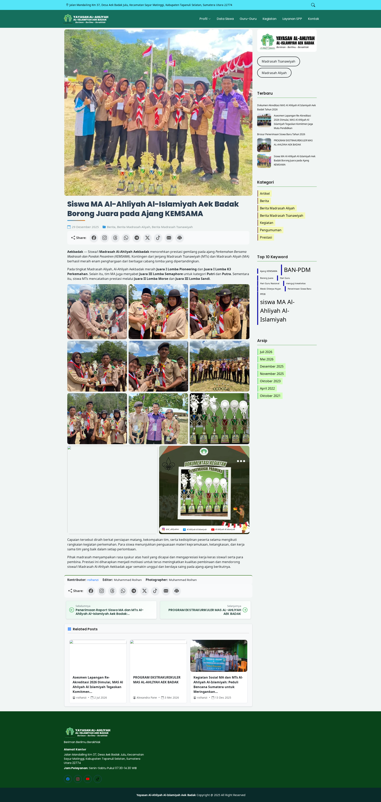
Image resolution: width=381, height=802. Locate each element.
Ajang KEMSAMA (268, 271)
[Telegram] (137, 238)
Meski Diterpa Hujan (270, 288)
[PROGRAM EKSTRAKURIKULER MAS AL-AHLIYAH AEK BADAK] (264, 145)
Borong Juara (266, 278)
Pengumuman (270, 230)
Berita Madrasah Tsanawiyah (172, 227)
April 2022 (267, 388)
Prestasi (266, 237)
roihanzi (93, 580)
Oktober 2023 (270, 381)
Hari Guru (285, 278)
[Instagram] (105, 238)
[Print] (180, 238)
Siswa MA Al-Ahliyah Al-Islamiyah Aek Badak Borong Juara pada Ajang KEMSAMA (294, 160)
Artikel (265, 193)
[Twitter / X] (147, 238)
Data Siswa (225, 18)
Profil (203, 18)
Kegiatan (269, 18)
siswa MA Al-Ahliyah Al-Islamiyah (277, 310)
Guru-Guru (248, 18)
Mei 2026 (266, 359)
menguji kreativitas (296, 283)
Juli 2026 (266, 352)
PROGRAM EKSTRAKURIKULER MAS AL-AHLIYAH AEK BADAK (157, 679)
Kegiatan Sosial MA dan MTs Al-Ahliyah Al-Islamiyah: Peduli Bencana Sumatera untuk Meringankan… (218, 684)
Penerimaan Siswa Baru (299, 288)
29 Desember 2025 (85, 227)
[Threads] (115, 238)
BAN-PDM (297, 270)
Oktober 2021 (270, 396)
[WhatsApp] (126, 238)
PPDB (263, 294)
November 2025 (272, 374)
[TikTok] (158, 238)
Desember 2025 (272, 366)
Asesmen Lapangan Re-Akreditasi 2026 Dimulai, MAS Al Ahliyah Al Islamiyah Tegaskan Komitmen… (98, 684)
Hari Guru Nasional (269, 283)
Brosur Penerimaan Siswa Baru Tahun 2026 (281, 134)
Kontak (313, 18)
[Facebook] (94, 238)
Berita (111, 227)
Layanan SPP (292, 18)
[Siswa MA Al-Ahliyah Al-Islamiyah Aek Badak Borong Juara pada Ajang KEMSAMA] (264, 161)
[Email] (169, 238)
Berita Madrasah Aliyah (133, 227)
